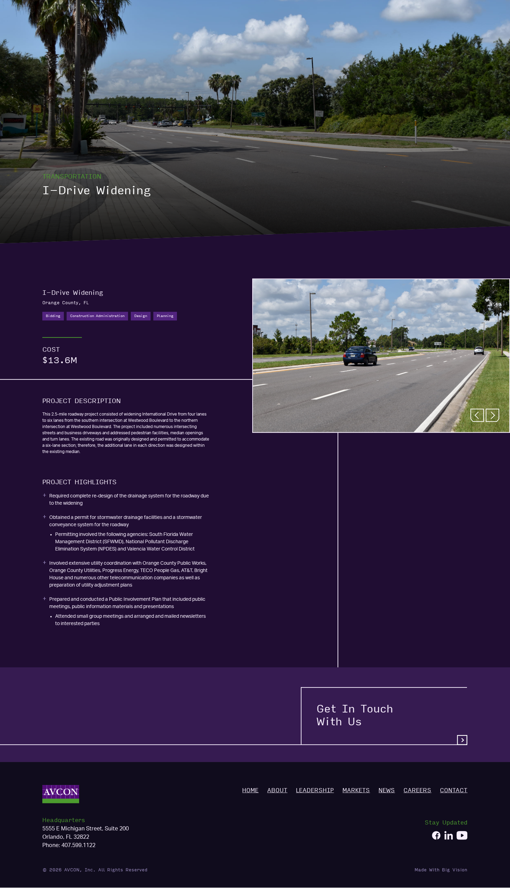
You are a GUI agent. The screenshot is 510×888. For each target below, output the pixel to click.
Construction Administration (97, 316)
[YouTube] (462, 836)
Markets (363, 30)
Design (140, 316)
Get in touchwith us (354, 715)
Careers (422, 30)
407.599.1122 (78, 845)
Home (264, 30)
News (393, 30)
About (289, 30)
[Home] (68, 30)
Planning (165, 316)
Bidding (53, 316)
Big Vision (454, 870)
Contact (455, 30)
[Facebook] (436, 836)
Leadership (325, 30)
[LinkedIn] (448, 836)
